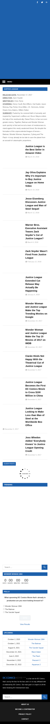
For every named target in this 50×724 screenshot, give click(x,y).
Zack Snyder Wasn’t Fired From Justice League (36, 254)
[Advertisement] (25, 50)
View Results (25, 624)
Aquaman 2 (36, 664)
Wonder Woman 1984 (13, 606)
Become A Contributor (25, 709)
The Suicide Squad (12, 612)
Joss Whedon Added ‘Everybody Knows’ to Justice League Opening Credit (35, 444)
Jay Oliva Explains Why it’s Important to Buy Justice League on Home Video (35, 179)
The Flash (36, 656)
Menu (9, 82)
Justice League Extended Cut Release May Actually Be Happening (33, 284)
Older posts (9, 464)
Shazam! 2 (36, 660)
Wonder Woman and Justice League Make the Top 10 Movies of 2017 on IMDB (36, 336)
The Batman (9, 609)
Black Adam (36, 652)
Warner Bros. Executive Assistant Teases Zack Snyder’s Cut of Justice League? (36, 232)
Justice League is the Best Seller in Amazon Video (35, 149)
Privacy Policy (25, 714)
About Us (25, 704)
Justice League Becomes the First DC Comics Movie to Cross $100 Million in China (35, 389)
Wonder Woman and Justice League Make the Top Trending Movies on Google (36, 310)
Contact (25, 719)
